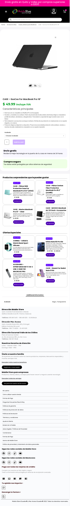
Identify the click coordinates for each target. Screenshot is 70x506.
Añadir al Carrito (18, 222)
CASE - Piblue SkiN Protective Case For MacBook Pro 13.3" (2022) (23, 188)
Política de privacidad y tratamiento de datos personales (21, 444)
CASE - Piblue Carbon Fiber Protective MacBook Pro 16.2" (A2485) (54, 189)
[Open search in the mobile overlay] (35, 19)
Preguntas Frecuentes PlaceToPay (14, 402)
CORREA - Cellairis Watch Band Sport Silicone (20, 243)
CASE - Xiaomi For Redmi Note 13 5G (56, 269)
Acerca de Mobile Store (10, 440)
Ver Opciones (17, 201)
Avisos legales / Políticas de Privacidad (15, 429)
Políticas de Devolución (10, 414)
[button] (6, 11)
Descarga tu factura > (11, 492)
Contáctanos (7, 433)
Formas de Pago (8, 398)
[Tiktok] (15, 453)
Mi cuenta (6, 391)
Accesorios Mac (11, 24)
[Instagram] (9, 453)
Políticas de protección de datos (13, 410)
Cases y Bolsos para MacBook (27, 24)
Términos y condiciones (10, 417)
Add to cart (19, 142)
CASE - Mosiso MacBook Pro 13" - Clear (23, 210)
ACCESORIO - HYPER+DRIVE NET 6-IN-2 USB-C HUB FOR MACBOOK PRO (23, 268)
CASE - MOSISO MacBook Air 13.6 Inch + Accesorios (56, 209)
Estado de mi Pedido (9, 425)
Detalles (8, 189)
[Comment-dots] (3, 487)
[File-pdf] (3, 496)
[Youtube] (20, 453)
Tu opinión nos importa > (12, 483)
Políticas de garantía (9, 406)
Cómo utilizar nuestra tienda (12, 394)
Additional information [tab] (35, 295)
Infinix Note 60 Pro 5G (54, 242)
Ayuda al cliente (8, 421)
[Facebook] (3, 453)
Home (3, 24)
